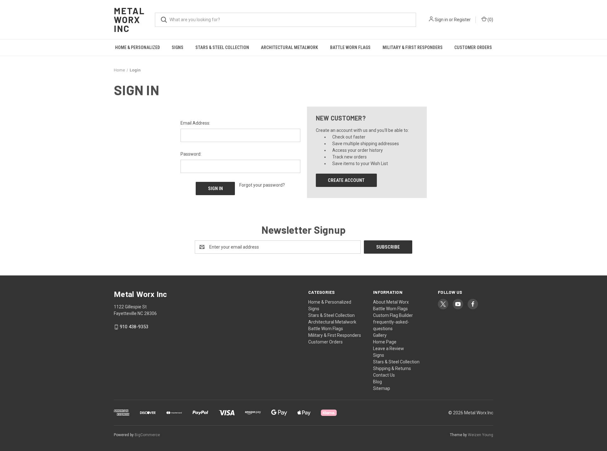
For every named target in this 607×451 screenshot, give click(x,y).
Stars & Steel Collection (222, 47)
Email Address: (195, 123)
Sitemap (381, 388)
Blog (377, 381)
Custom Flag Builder (393, 315)
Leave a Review (388, 348)
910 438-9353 (134, 327)
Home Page (384, 341)
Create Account (346, 180)
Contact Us (384, 375)
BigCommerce (147, 435)
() (490, 19)
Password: (191, 154)
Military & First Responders (413, 47)
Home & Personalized (137, 47)
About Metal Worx (391, 302)
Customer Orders (473, 47)
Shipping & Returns (392, 368)
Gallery (380, 335)
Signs (177, 47)
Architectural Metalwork (289, 47)
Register (462, 19)
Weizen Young (480, 435)
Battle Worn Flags (350, 47)
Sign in (441, 19)
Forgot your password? (262, 185)
